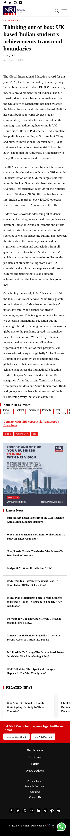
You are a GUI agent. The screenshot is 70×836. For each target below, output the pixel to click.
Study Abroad (11, 21)
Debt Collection (60, 411)
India (8, 434)
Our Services (35, 750)
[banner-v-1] (35, 504)
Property (46, 409)
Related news (19, 687)
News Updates (35, 770)
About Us (35, 791)
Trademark (33, 409)
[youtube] (20, 3)
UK (34, 434)
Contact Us (43, 736)
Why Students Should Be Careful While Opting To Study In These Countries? (36, 536)
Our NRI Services (17, 405)
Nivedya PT (9, 55)
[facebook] (5, 3)
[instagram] (15, 3)
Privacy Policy (35, 781)
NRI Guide (35, 757)
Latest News (15, 510)
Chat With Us (16, 736)
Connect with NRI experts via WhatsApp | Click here (31, 423)
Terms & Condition (35, 786)
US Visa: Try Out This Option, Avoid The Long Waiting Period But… (34, 620)
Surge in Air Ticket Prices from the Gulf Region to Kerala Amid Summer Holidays (36, 519)
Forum (35, 763)
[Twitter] (10, 3)
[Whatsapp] (61, 831)
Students (22, 434)
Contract (19, 409)
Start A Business (6, 411)
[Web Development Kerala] (54, 825)
